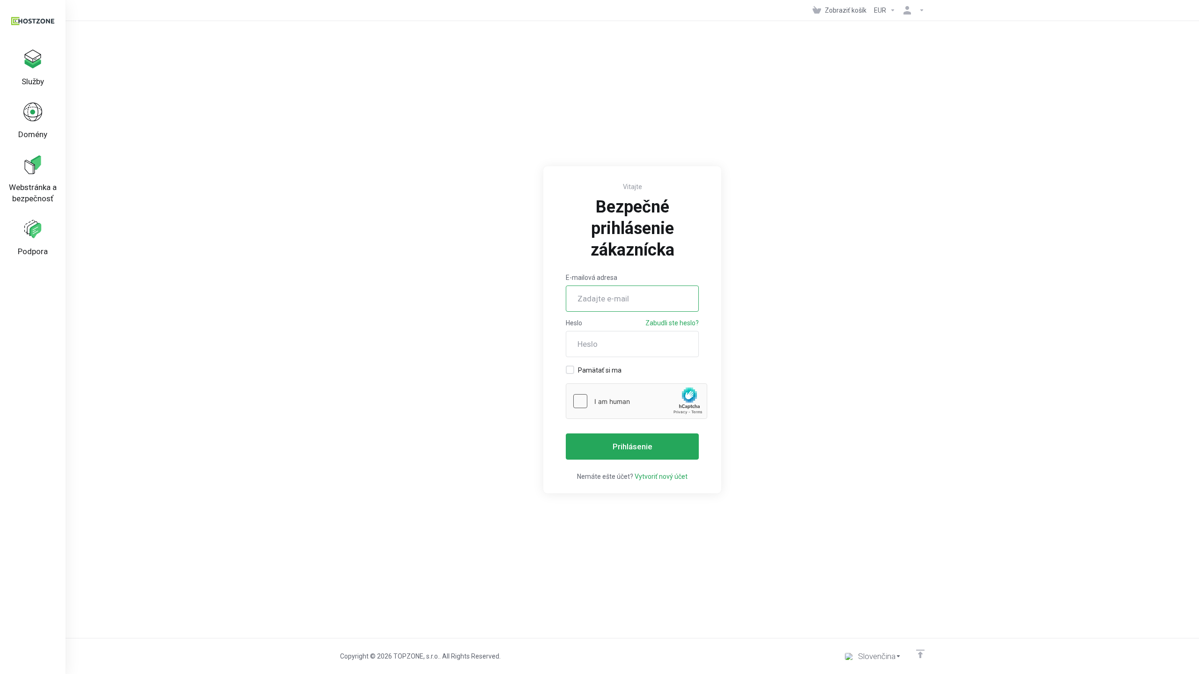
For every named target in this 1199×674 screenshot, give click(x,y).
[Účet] (912, 10)
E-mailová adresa (591, 277)
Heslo (574, 323)
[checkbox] (570, 370)
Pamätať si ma (600, 370)
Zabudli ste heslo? (672, 323)
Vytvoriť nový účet (661, 476)
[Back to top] (920, 654)
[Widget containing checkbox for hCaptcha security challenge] (636, 401)
